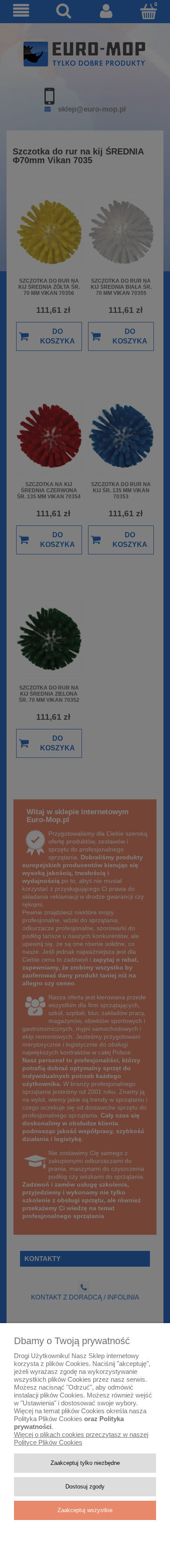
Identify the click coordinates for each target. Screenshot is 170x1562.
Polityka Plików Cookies (48, 1418)
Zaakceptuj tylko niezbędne (85, 1463)
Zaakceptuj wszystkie (85, 1510)
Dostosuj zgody (85, 1486)
